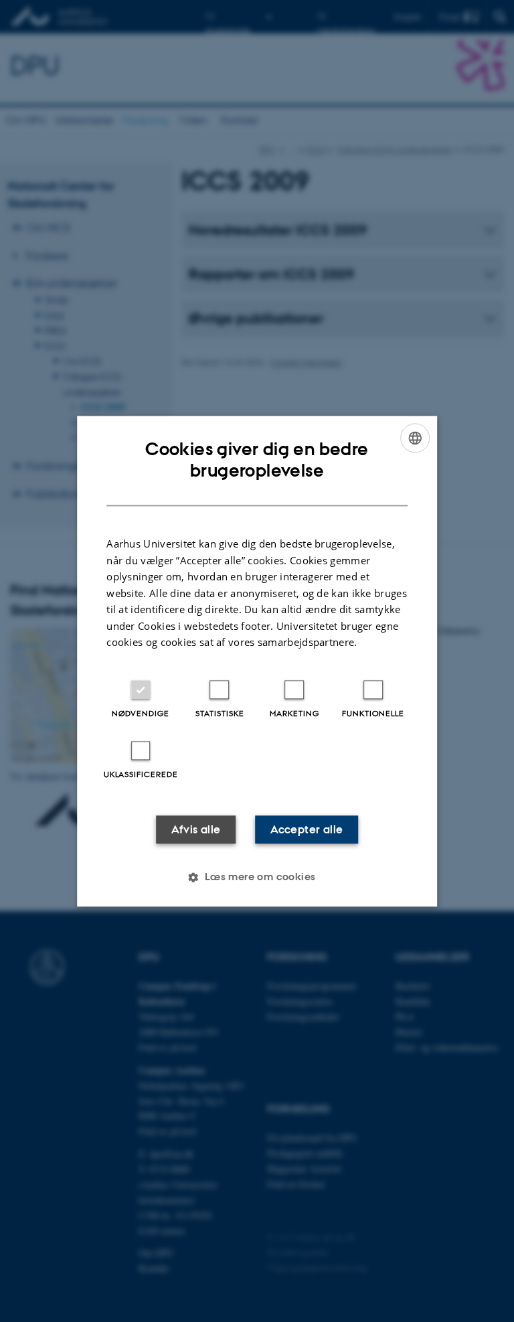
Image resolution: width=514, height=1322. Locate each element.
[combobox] (415, 437)
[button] (256, 877)
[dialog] (257, 661)
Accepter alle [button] (306, 829)
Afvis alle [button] (196, 829)
